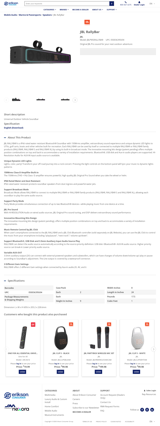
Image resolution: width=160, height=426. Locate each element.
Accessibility (129, 421)
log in (18, 363)
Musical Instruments (54, 415)
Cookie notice (116, 421)
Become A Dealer (82, 412)
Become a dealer (80, 9)
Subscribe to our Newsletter (86, 407)
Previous (6, 100)
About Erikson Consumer (84, 395)
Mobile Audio (51, 410)
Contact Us (105, 402)
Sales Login (151, 390)
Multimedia (50, 395)
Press (75, 403)
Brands (63, 9)
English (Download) (13, 127)
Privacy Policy (101, 421)
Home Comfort (52, 406)
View (22, 372)
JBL (81, 36)
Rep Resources (149, 394)
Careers (76, 399)
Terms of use (87, 421)
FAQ (102, 410)
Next (75, 100)
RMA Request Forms (109, 406)
